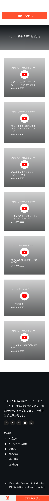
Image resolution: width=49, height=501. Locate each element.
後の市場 (13, 454)
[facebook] (6, 422)
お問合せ (13, 464)
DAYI (6, 487)
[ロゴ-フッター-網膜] (22, 386)
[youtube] (25, 422)
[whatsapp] (31, 422)
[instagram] (18, 422)
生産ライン (14, 438)
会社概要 (13, 459)
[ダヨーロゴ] (12, 3)
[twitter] (12, 422)
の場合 (12, 448)
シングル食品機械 (18, 443)
